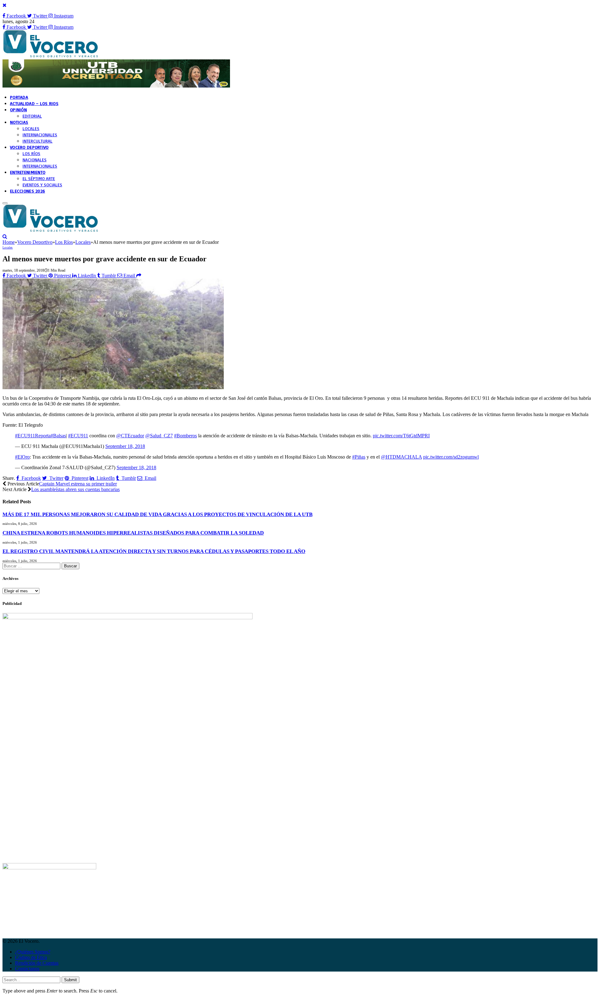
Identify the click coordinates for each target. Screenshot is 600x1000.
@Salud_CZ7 (159, 435)
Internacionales (39, 134)
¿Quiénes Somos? (32, 951)
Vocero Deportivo (29, 147)
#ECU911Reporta (33, 435)
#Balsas (58, 435)
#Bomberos (185, 435)
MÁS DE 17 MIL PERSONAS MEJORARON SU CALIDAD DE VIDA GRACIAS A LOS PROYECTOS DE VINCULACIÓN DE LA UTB (157, 514)
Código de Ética (31, 957)
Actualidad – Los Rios (34, 103)
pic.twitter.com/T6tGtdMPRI (401, 435)
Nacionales (34, 159)
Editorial (32, 115)
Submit (70, 979)
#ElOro (22, 457)
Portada (19, 97)
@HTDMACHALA (401, 457)
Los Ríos (31, 153)
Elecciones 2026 (27, 190)
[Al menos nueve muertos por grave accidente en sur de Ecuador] (113, 536)
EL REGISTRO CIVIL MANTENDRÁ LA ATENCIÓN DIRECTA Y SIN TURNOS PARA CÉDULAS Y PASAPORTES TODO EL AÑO (153, 551)
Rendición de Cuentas (36, 963)
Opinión (18, 109)
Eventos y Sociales (42, 184)
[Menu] (5, 203)
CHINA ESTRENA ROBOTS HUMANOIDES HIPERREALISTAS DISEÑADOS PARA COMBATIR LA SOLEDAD (133, 533)
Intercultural (37, 140)
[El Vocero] (55, 56)
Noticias (19, 122)
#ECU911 (78, 435)
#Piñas (358, 457)
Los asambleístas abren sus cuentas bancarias (75, 489)
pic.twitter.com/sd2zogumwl (451, 457)
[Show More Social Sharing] (138, 275)
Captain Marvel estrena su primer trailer (78, 483)
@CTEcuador (130, 435)
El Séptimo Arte (38, 178)
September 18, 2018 (125, 446)
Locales (30, 128)
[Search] (4, 236)
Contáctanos (27, 968)
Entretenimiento (27, 172)
